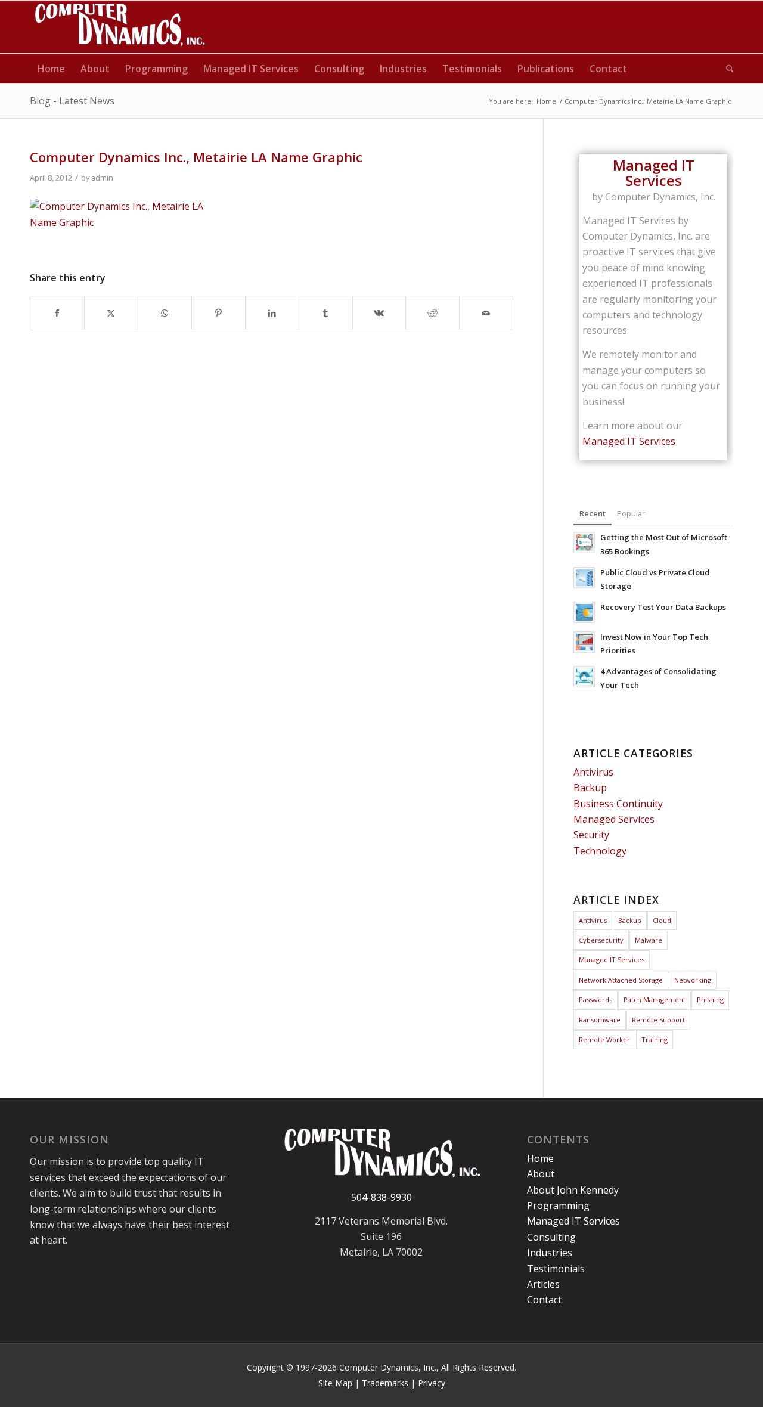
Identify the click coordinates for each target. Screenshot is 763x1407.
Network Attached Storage (621, 979)
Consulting (551, 1237)
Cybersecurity (601, 939)
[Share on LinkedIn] (272, 313)
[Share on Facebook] (57, 313)
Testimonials (556, 1268)
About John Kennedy (573, 1190)
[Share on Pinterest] (218, 313)
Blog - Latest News (72, 100)
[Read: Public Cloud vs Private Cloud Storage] (584, 577)
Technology (599, 850)
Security (591, 834)
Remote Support (658, 1019)
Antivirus (593, 772)
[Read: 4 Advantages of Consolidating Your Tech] (584, 676)
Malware (648, 939)
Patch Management (655, 999)
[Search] (726, 68)
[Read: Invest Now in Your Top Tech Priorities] (584, 642)
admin (102, 177)
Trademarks (385, 1383)
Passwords (595, 999)
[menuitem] (51, 68)
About (540, 1173)
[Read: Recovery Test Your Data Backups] (584, 612)
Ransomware (600, 1019)
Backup (590, 787)
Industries (549, 1252)
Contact (544, 1299)
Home (540, 1158)
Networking (692, 979)
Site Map (335, 1383)
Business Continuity (618, 803)
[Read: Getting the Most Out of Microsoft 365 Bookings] (584, 542)
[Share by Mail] (486, 313)
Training (654, 1039)
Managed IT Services (628, 441)
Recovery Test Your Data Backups (663, 607)
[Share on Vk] (379, 313)
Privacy (431, 1383)
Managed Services (614, 819)
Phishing (710, 999)
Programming (558, 1205)
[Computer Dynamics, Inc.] (119, 27)
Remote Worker (604, 1039)
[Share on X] (111, 313)
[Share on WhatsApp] (164, 313)
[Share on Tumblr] (325, 313)
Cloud (662, 920)
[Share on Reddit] (432, 313)
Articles (543, 1284)
